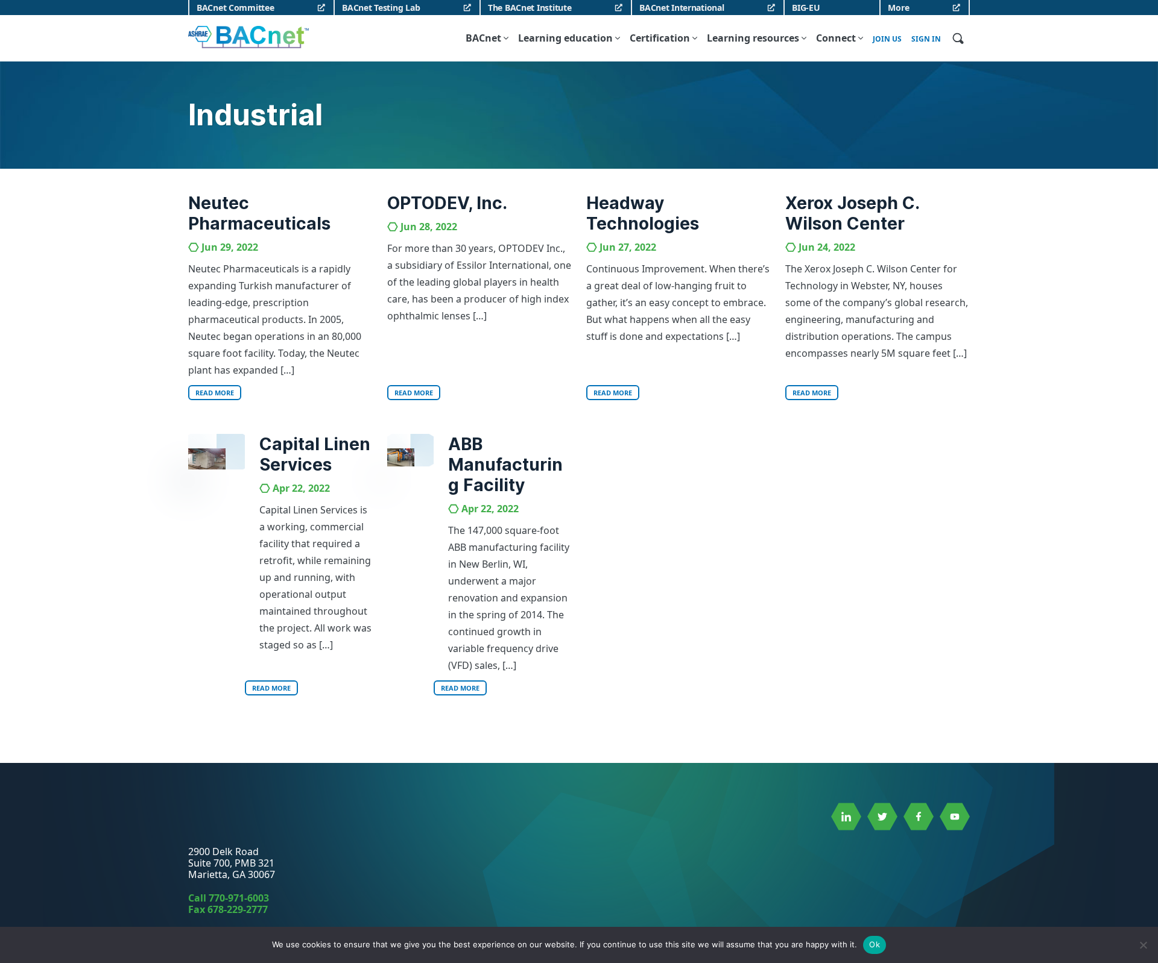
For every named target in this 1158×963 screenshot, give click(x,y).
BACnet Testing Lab (381, 7)
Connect (836, 38)
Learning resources (753, 38)
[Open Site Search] (958, 38)
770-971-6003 (239, 898)
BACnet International (681, 7)
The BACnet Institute (529, 7)
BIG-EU (806, 7)
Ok (874, 944)
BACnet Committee (235, 7)
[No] (1143, 945)
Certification (660, 38)
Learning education (565, 38)
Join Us (887, 39)
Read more (214, 392)
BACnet (483, 38)
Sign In (926, 39)
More (898, 7)
